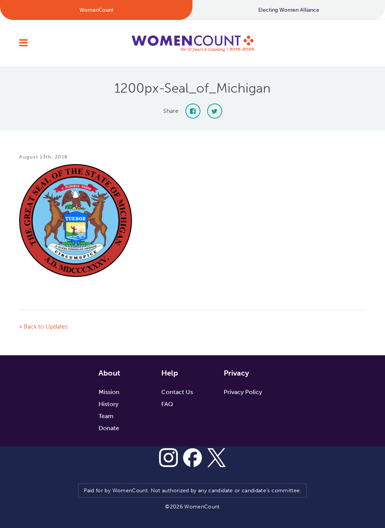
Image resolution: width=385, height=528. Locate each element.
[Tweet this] (214, 111)
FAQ (167, 404)
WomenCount (192, 43)
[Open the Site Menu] (23, 43)
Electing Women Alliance (288, 10)
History (108, 404)
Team (106, 416)
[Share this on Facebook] (192, 111)
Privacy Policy (243, 392)
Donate (109, 428)
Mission (109, 392)
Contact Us (177, 392)
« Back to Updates (43, 326)
